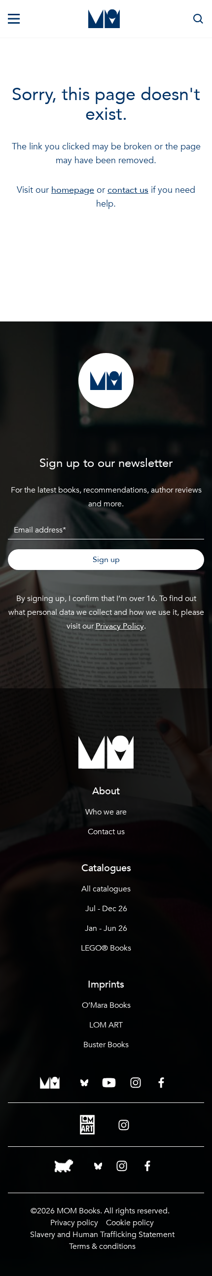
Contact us (106, 831)
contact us (127, 190)
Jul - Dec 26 (106, 908)
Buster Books (106, 1044)
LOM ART (106, 1025)
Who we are (106, 812)
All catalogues (106, 889)
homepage (72, 190)
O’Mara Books (106, 1005)
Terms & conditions (102, 1246)
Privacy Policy (120, 626)
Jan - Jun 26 (106, 928)
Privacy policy (74, 1222)
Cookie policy (130, 1222)
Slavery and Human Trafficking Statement (102, 1234)
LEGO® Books (106, 948)
